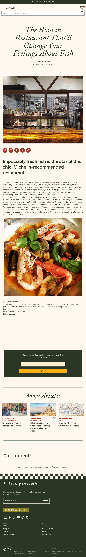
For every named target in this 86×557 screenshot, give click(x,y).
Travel (5, 531)
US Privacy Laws (46, 551)
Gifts (5, 526)
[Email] (22, 150)
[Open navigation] (3, 7)
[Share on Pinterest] (16, 150)
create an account (41, 467)
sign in (27, 467)
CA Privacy (30, 553)
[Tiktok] (22, 518)
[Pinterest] (14, 518)
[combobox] (43, 13)
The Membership (9, 534)
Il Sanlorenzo (30, 195)
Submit (45, 501)
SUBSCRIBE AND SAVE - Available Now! (43, 2)
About (44, 526)
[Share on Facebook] (5, 150)
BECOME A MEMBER (16, 510)
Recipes (6, 529)
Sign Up (43, 371)
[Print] (28, 150)
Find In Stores (47, 529)
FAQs (44, 531)
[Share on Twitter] (11, 150)
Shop (5, 523)
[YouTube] (18, 518)
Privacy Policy (17, 551)
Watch (44, 523)
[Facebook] (10, 518)
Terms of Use (31, 551)
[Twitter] (27, 518)
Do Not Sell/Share (18, 553)
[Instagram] (5, 518)
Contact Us (46, 534)
